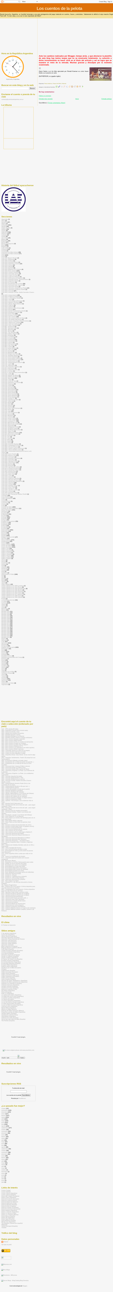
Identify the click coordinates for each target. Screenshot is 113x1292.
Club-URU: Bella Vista (8, 474)
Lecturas (4, 603)
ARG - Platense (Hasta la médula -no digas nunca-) (16, 797)
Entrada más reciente (46, 99)
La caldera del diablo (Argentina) (11, 995)
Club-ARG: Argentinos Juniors (10, 263)
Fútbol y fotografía (6, 551)
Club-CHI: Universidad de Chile (10, 359)
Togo (2, 670)
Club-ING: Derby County (8, 418)
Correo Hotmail (6, 1191)
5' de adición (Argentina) (8, 933)
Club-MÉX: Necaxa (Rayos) (9, 447)
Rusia (3, 660)
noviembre (4, 1110)
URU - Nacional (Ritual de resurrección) (13, 903)
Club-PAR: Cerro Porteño (9, 454)
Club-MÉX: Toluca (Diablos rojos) (11, 449)
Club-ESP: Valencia (7, 401)
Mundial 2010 (5, 637)
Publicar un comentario (45, 95)
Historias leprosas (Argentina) (10, 985)
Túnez (3, 674)
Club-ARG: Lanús (6, 299)
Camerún (4, 249)
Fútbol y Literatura (6, 554)
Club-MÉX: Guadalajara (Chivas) (11, 445)
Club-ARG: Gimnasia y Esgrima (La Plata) (13, 288)
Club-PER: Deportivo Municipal (10, 458)
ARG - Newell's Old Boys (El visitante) (12, 792)
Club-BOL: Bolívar (6, 331)
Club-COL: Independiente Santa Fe (12, 362)
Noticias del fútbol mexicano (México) (12, 1010)
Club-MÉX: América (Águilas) (10, 444)
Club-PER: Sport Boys (8, 459)
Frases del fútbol (57, 83)
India (2, 571)
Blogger (24, 1286)
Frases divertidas (6, 547)
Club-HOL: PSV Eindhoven (9, 412)
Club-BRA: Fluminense (8, 341)
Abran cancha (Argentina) (9, 936)
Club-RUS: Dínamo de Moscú (10, 468)
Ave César (4, 238)
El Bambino (4, 514)
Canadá (3, 250)
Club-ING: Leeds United (8, 419)
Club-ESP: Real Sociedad (9, 394)
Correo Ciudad (5, 1190)
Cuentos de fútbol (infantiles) (10, 508)
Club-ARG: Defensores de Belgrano (12, 278)
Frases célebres (6, 544)
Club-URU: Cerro (6, 475)
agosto (3, 1126)
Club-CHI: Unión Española (9, 356)
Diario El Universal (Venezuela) (10, 1209)
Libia (2, 607)
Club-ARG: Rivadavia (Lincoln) (10, 312)
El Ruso (3, 525)
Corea (3, 500)
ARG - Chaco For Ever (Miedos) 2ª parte (13, 753)
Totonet (6, 1242)
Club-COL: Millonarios (8, 365)
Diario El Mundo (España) (9, 1204)
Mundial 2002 (5, 634)
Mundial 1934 (5, 613)
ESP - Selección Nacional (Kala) (11, 873)
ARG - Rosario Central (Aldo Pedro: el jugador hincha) (17, 826)
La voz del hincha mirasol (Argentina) (12, 1002)
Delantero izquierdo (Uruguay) (10, 955)
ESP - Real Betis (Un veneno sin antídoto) (13, 865)
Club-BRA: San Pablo (7, 345)
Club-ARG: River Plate (8, 313)
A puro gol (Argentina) (8, 934)
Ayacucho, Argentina (12, 79)
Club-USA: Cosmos (7, 491)
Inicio (77, 99)
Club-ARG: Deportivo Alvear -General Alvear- (14, 279)
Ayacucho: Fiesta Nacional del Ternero (13, 939)
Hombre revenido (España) (9, 986)
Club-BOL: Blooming (7, 329)
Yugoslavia (4, 684)
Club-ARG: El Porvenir (8, 282)
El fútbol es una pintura (8, 521)
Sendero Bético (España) (9, 1013)
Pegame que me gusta (8, 647)
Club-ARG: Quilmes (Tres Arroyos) (11, 308)
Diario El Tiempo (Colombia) (10, 1207)
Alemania (4, 222)
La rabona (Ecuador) (7, 999)
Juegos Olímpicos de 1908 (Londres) (12, 585)
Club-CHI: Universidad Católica (10, 358)
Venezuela (4, 680)
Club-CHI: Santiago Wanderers (10, 355)
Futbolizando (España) (8, 970)
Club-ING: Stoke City (7, 431)
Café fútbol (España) (7, 949)
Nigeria (3, 638)
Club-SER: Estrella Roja (8, 471)
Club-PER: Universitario (8, 462)
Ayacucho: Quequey (7, 944)
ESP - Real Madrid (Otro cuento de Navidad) (14, 869)
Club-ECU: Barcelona (7, 368)
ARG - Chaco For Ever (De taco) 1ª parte (13, 752)
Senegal (4, 661)
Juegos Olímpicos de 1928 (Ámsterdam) (13, 588)
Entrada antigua (107, 99)
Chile (3, 255)
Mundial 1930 (5, 611)
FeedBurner (22, 1098)
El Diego (4, 517)
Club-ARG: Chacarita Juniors (10, 273)
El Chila (3, 515)
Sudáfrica (4, 666)
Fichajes (4, 969)
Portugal (4, 654)
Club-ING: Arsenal (6, 414)
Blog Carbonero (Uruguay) (9, 946)
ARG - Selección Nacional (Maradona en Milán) (15, 837)
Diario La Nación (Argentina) (10, 1212)
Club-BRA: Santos (6, 346)
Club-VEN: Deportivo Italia (9, 492)
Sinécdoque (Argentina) (8, 1016)
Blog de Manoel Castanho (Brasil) (11, 947)
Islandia (3, 578)
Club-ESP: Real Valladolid (9, 395)
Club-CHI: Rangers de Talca (9, 354)
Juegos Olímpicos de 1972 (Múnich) (12, 594)
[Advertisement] (64, 37)
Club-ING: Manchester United (10, 424)
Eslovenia (4, 534)
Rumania (4, 658)
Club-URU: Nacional (7, 482)
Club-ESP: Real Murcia (8, 391)
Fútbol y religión (6, 558)
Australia (4, 235)
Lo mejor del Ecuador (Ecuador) (11, 1003)
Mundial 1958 (5, 618)
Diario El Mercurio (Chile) (9, 1203)
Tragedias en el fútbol (7, 671)
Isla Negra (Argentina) (8, 990)
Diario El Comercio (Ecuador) (10, 1199)
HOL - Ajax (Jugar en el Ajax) (10, 880)
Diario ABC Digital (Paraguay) (10, 1196)
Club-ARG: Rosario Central (9, 315)
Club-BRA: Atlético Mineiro (9, 334)
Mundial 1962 (5, 620)
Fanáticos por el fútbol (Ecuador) (11, 967)
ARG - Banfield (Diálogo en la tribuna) (12, 736)
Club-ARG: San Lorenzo (8, 316)
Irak (2, 575)
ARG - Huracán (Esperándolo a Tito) (12, 777)
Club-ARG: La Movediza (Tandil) (11, 298)
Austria (3, 236)
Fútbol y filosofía (6, 550)
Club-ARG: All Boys (7, 261)
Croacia (3, 504)
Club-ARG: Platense (7, 305)
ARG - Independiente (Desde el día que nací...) (15, 786)
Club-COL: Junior (6, 364)
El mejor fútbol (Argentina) (9, 965)
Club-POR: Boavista (7, 465)
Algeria (3, 223)
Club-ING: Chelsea (7, 417)
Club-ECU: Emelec (7, 371)
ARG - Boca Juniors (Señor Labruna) (12, 749)
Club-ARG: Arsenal (7, 265)
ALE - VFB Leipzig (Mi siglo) (9, 729)
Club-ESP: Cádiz (6, 379)
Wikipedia (4, 1224)
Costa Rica (4, 502)
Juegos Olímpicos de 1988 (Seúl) (11, 595)
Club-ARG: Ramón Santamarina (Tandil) (13, 311)
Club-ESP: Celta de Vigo (8, 381)
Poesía (3, 651)
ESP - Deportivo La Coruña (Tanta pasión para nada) (17, 862)
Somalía (3, 664)
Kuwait (3, 598)
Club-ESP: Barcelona (7, 378)
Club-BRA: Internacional (8, 344)
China (3, 256)
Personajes (4, 648)
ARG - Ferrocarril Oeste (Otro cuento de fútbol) (15, 769)
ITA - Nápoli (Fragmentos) (9, 885)
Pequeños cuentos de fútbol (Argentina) (13, 1012)
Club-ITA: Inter (5, 437)
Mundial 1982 (5, 627)
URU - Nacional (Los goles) (9, 902)
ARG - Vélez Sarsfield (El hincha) (11, 847)
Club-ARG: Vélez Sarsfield (9, 325)
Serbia (3, 663)
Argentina (4, 232)
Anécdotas (4, 225)
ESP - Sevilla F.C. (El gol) (9, 875)
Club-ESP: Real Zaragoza (9, 396)
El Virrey (4, 528)
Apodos (3, 226)
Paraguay (4, 646)
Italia (2, 580)
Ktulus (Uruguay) (6, 992)
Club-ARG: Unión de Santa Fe (10, 323)
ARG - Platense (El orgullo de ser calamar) (14, 796)
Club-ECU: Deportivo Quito (9, 369)
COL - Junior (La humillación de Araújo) (13, 856)
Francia (3, 542)
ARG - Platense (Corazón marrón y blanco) (14, 795)
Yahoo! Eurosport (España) (9, 1226)
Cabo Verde (5, 248)
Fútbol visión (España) (8, 977)
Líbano (3, 604)
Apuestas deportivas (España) (10, 937)
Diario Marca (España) (8, 1216)
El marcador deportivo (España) (11, 963)
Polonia (3, 653)
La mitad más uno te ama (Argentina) (12, 996)
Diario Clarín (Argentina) (8, 1197)
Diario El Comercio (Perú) (9, 1200)
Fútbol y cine (5, 548)
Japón (3, 583)
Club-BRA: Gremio (7, 342)
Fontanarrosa (5, 541)
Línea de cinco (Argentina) (9, 1006)
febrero (3, 1115)
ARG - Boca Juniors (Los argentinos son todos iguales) (17, 747)
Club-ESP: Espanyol (7, 384)
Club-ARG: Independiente (9, 295)
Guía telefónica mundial (8, 1220)
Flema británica (48, 83)
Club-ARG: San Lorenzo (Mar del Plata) (13, 318)
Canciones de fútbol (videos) (10, 253)
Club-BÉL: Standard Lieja (9, 328)
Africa (3, 220)
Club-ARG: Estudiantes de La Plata (12, 283)
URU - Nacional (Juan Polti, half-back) (12, 899)
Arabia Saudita (5, 228)
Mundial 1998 (5, 633)
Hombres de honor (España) (10, 987)
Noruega (4, 640)
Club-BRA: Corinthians (8, 336)
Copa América (5, 497)
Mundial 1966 (5, 621)
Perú (2, 650)
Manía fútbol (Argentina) (8, 1007)
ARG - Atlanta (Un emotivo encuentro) (12, 733)
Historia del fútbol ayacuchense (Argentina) (14, 982)
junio (2, 1122)
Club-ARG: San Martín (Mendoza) (11, 319)
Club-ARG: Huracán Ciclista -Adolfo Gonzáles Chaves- (17, 292)
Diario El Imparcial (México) (9, 1201)
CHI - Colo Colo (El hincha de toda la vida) (14, 849)
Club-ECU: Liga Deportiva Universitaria (13, 372)
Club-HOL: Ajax (6, 411)
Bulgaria (4, 246)
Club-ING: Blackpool (7, 415)
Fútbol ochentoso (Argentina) (10, 975)
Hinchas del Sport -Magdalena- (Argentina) (14, 980)
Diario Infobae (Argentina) (9, 1210)
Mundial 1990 (5, 630)
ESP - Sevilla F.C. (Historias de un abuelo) (14, 876)
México (3, 610)
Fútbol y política (6, 557)
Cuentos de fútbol (6, 507)
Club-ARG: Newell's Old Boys (10, 302)
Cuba (3, 505)
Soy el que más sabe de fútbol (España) (13, 1019)
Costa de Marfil (5, 501)
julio (2, 1124)
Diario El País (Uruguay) (8, 1206)
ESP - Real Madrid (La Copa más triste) (13, 866)
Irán (2, 577)
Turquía (3, 676)
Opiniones (4, 643)
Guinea (3, 564)
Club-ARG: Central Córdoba (9, 272)
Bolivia (3, 242)
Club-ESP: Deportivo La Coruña (11, 382)
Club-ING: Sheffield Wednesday (11, 429)
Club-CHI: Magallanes (8, 352)
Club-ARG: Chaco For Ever (9, 275)
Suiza (3, 668)
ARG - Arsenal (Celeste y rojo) (10, 732)
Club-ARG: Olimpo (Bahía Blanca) (11, 303)
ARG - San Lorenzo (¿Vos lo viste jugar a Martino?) (16, 832)
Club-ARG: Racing (7, 309)
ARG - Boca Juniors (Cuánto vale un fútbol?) (14, 744)
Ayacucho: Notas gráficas (9, 943)
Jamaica (4, 581)
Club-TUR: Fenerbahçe (8, 472)
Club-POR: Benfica (7, 464)
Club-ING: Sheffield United (9, 428)
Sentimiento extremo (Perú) (9, 1015)
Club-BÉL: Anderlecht (7, 326)
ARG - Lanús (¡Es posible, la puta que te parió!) (15, 789)
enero (3, 1114)
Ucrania (3, 677)
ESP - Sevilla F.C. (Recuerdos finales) (12, 878)
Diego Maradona (6, 510)
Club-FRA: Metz (6, 404)
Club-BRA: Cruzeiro (7, 338)
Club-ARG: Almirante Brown (9, 262)
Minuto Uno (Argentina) (8, 1222)
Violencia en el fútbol (7, 683)
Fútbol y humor (5, 553)
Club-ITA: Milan (6, 439)
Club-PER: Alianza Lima (8, 455)
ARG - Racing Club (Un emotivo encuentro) (14, 810)
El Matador (4, 524)
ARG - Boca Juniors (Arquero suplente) (13, 739)
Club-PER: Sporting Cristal (9, 461)
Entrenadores (5, 530)
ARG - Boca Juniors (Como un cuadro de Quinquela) (17, 742)
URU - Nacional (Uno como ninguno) (12, 905)
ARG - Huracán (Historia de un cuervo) (13, 779)
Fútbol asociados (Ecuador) (9, 972)
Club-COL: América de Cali (9, 361)
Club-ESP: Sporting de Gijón (10, 399)
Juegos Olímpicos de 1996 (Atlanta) (12, 597)
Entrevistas (4, 531)
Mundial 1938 (5, 614)
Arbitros (3, 229)
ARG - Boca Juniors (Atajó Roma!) (11, 740)
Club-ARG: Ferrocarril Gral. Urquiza (12, 285)
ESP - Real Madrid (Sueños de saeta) (12, 870)
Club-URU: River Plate (8, 487)
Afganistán (4, 219)
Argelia (3, 230)
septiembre (4, 1127)
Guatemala (4, 563)
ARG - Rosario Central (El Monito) (11, 827)
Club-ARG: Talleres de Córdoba (11, 322)
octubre (3, 1108)
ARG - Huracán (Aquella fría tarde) (11, 776)
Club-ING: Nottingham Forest (10, 427)
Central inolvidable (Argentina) (10, 952)
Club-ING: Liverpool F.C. (8, 421)
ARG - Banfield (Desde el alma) (10, 734)
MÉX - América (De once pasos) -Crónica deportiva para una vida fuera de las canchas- (18, 887)
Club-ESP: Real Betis (7, 388)
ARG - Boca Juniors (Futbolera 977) (12, 746)
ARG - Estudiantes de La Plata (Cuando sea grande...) (17, 762)
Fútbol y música (6, 555)
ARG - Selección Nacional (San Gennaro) (13, 839)
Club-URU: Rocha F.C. (8, 488)
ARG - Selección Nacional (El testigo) (12, 833)
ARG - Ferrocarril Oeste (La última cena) (13, 767)
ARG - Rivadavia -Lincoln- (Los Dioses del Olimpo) (16, 815)
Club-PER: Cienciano (7, 457)
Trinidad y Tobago (6, 673)
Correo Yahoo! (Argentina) (9, 1193)
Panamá (4, 644)
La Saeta (4, 601)
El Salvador (4, 527)
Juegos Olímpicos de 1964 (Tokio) (11, 593)
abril (2, 1119)
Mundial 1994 (5, 631)
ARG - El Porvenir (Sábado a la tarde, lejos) (14, 760)
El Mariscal (4, 522)
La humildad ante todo (8, 600)
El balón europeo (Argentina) (10, 960)
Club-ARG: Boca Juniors (8, 271)
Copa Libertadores (7, 498)
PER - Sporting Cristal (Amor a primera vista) (14, 892)
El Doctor (4, 518)
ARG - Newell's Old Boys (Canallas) (12, 790)
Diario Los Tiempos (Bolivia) (9, 1214)
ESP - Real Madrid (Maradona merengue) (13, 868)
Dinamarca (4, 511)
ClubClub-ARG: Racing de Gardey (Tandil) (14, 494)
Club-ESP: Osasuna (7, 386)
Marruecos (4, 608)
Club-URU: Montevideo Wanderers (11, 481)
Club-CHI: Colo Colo (7, 349)
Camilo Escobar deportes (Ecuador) (12, 950)
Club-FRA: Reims (6, 409)
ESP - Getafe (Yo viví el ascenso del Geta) (13, 863)
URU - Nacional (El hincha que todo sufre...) (14, 898)
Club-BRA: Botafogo (7, 335)
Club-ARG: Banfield (7, 268)
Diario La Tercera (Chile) (8, 1213)
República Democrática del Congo (11, 657)
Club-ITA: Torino (6, 442)
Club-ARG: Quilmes (7, 306)
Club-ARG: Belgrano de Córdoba (11, 269)
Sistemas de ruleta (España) (9, 1017)
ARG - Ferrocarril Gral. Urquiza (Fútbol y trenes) (15, 766)
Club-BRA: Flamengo (7, 339)
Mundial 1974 (5, 624)
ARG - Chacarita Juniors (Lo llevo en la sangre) (15, 750)
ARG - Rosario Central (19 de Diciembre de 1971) (16, 825)
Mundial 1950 (5, 615)
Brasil (3, 245)
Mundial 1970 (5, 623)
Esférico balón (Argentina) (9, 966)
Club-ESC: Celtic (6, 374)
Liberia (3, 605)
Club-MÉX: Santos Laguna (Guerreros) (13, 448)
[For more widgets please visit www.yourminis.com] (18, 1050)
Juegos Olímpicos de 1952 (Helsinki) (12, 591)
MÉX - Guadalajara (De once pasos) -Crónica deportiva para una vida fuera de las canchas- (18, 890)
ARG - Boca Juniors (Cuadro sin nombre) (13, 743)
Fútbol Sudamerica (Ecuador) (10, 976)
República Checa (6, 656)
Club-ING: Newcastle (7, 425)
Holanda (64, 83)
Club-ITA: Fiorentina (7, 435)
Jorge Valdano (5, 584)
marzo (3, 1117)
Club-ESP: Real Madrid (8, 389)
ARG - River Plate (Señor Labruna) (11, 820)
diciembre (4, 1112)
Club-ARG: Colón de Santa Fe (10, 276)
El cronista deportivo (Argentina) (11, 962)
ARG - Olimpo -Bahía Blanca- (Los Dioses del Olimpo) (17, 793)
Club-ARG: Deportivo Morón (9, 281)
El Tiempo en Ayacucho (8, 925)
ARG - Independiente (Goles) (10, 787)
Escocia (3, 532)
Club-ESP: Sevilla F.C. (8, 398)
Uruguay (4, 678)
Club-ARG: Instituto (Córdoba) (10, 296)
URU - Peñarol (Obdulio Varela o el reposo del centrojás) (18, 908)
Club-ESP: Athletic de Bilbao (9, 375)
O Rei (3, 641)
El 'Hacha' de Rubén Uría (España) (11, 959)
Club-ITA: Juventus (7, 438)
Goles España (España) (8, 979)
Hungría (3, 570)
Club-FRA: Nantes (6, 407)
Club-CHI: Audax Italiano (8, 348)
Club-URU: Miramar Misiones (10, 480)
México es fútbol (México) (9, 1009)
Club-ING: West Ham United (9, 434)
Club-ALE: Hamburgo (7, 259)
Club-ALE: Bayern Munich (9, 258)
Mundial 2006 (5, 636)
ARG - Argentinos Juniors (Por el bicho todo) (14, 730)
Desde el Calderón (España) (10, 956)
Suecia (3, 667)
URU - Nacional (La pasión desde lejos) (13, 900)
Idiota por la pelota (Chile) (9, 989)
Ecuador (4, 512)
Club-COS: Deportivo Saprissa (10, 366)
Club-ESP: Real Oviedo (8, 392)
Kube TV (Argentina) (7, 993)
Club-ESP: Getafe (6, 385)
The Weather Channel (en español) (12, 1223)
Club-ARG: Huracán (7, 291)
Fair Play (4, 538)
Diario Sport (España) (7, 1219)
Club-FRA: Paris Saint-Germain (10, 408)
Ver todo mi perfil (6, 1244)
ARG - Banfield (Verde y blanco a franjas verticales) (16, 737)
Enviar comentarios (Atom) (56, 103)
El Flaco (3, 520)
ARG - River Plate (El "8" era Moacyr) (12, 816)
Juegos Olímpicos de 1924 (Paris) (11, 587)
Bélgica (3, 239)
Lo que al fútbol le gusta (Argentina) (12, 1005)
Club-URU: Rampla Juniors (9, 485)
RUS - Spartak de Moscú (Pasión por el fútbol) (15, 895)
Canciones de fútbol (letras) (9, 252)
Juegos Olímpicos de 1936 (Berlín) (11, 590)
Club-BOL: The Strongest (8, 332)
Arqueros (4, 233)
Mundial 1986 (5, 628)
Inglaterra (4, 573)
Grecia (3, 561)
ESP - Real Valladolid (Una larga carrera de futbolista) (17, 872)
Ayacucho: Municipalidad (9, 942)
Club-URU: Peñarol (7, 484)
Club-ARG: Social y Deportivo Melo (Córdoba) (15, 321)
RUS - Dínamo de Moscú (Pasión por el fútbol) (15, 893)
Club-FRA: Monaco (7, 405)
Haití (2, 565)
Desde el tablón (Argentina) (9, 957)
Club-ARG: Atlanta (6, 266)
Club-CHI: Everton (6, 351)
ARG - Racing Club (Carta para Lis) (12, 803)
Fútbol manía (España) (8, 973)
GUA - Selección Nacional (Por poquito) (13, 879)
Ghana (3, 560)
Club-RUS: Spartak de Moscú (10, 469)
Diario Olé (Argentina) (8, 1217)
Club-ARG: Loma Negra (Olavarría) (12, 301)
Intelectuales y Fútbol (7, 574)
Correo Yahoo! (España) (8, 1194)
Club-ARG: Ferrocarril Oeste (9, 286)
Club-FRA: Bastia (6, 402)
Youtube (3, 1227)
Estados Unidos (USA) (8, 537)
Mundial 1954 (5, 617)
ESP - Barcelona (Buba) (8, 860)
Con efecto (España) (7, 953)
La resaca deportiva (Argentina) (10, 1000)
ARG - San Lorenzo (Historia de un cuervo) (14, 829)
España (3, 535)
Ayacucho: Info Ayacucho (8, 940)
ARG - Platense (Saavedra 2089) (11, 799)
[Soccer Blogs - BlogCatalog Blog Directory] (15, 1280)
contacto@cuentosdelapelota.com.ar (12, 99)
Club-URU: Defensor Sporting (10, 478)
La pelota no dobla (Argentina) (10, 997)
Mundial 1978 (5, 626)
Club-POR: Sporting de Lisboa (10, 467)
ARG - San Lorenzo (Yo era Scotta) (11, 830)
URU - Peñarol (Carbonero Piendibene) (13, 906)
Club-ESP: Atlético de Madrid (10, 376)
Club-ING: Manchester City (9, 422)
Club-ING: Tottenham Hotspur (10, 432)
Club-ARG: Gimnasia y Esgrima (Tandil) (13, 289)
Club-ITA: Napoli (6, 441)
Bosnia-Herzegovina (7, 243)
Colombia (4, 495)
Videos (3, 681)
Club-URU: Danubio (7, 477)
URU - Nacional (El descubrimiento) (12, 896)
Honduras (4, 568)
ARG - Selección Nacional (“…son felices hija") (15, 840)
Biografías (4, 240)
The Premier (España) (8, 1020)
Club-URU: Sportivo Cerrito (9, 490)
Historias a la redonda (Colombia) (11, 983)
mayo (3, 1120)
